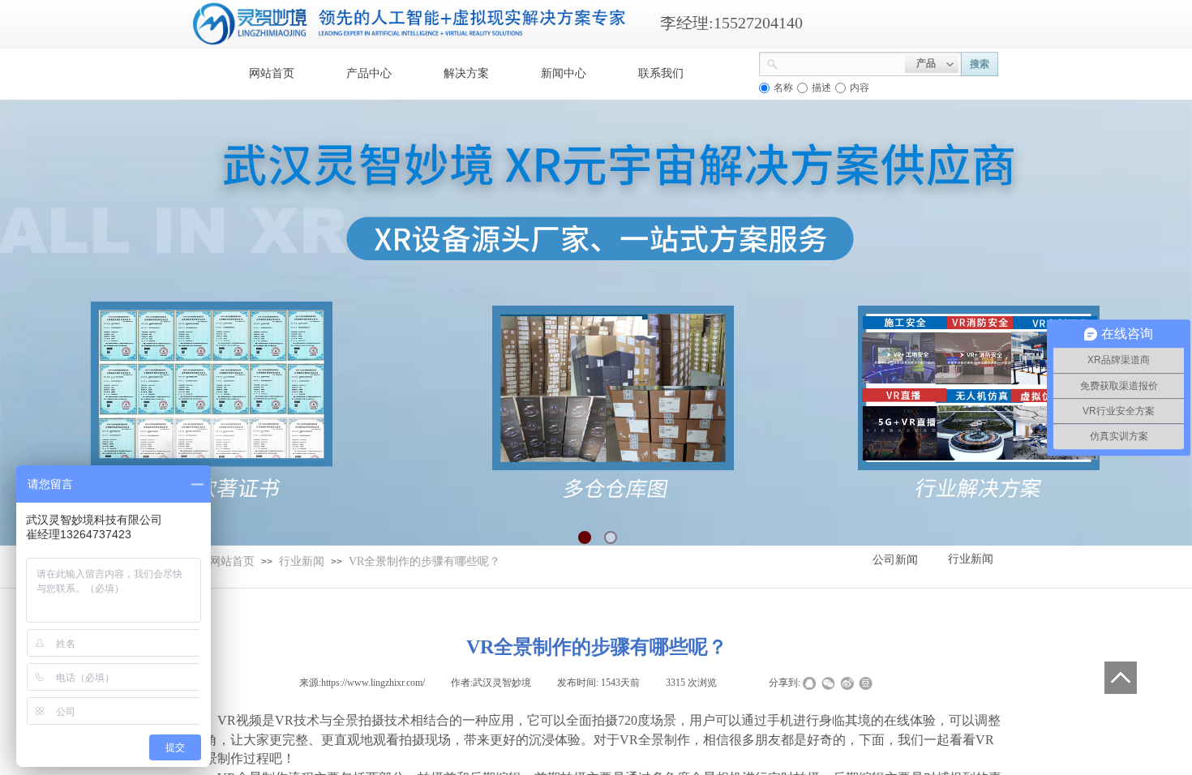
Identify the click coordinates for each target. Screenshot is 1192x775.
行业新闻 (301, 561)
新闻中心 (563, 73)
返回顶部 (1120, 678)
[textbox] (841, 62)
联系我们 (661, 73)
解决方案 (466, 73)
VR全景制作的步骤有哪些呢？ (424, 561)
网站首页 (271, 73)
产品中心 (369, 73)
